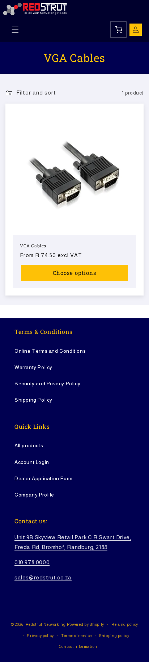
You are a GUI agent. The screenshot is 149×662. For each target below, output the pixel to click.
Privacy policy (40, 635)
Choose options (74, 272)
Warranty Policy (33, 367)
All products (28, 445)
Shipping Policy (33, 400)
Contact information (78, 646)
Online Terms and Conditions (50, 351)
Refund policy (124, 624)
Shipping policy (114, 635)
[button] (15, 30)
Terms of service (76, 635)
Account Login (31, 462)
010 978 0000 (32, 562)
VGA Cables (33, 245)
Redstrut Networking (46, 624)
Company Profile (34, 495)
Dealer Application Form (43, 478)
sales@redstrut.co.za (43, 577)
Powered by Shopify (86, 624)
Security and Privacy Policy (47, 383)
